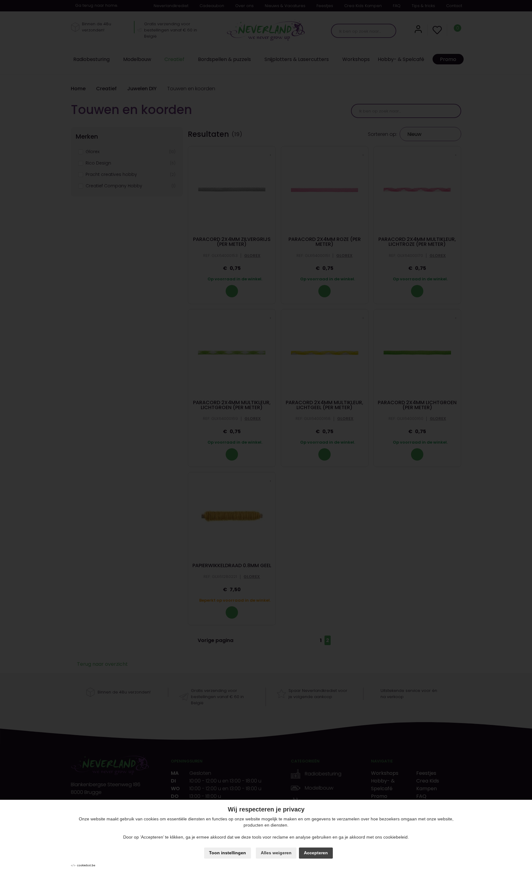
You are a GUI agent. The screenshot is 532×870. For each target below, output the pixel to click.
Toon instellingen (227, 852)
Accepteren (316, 852)
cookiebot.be (86, 865)
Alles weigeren (276, 852)
